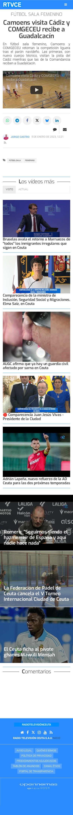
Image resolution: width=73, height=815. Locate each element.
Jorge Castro (20, 136)
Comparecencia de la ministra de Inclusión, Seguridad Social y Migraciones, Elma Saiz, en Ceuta (36, 299)
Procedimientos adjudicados (36, 760)
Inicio (56, 738)
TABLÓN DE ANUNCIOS (26, 766)
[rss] (5, 143)
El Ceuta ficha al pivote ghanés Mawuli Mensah (29, 652)
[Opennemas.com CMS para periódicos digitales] (38, 786)
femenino (30, 160)
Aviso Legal (24, 750)
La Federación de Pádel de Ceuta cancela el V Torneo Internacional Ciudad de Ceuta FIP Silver (36, 596)
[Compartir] (7, 120)
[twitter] (33, 732)
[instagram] (39, 732)
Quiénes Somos (46, 750)
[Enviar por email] (64, 129)
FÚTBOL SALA (15, 160)
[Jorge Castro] (6, 137)
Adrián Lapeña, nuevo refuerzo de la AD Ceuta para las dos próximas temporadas (36, 481)
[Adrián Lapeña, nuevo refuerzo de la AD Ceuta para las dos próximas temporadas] (36, 452)
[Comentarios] (54, 129)
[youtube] (45, 732)
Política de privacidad (36, 755)
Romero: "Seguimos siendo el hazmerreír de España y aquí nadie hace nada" (36, 537)
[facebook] (28, 732)
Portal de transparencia (36, 771)
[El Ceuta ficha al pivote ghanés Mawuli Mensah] (36, 635)
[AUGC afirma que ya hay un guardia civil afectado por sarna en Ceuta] (36, 337)
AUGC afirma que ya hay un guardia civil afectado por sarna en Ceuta (35, 365)
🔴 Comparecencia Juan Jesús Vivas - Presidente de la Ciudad (33, 416)
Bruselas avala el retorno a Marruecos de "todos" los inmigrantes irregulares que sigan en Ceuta (36, 243)
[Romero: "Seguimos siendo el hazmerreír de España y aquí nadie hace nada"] (36, 523)
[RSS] (51, 732)
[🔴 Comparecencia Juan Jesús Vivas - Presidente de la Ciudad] (36, 394)
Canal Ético (52, 766)
